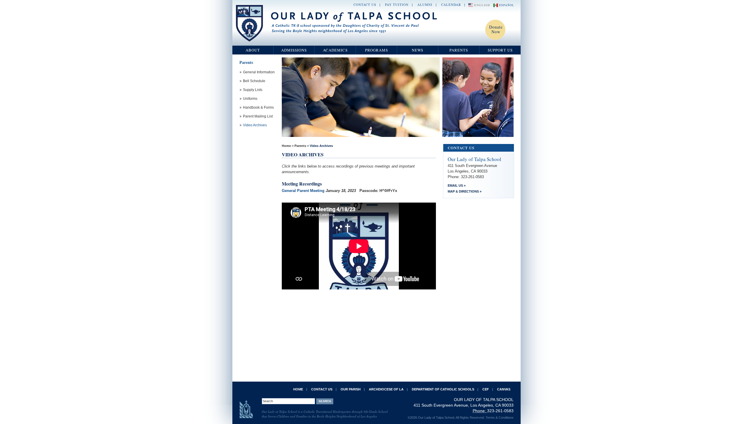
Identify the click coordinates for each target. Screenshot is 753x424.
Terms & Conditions (500, 417)
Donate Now (496, 29)
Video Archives (321, 146)
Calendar (451, 4)
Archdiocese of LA (386, 389)
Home (286, 146)
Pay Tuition (397, 4)
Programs (376, 50)
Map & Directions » (465, 191)
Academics (335, 50)
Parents (458, 50)
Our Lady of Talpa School (336, 23)
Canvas (503, 389)
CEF (485, 389)
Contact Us (365, 4)
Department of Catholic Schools (443, 389)
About (253, 50)
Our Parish (351, 389)
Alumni (424, 4)
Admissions (294, 50)
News (417, 50)
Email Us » (457, 185)
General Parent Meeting (303, 190)
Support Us (500, 50)
